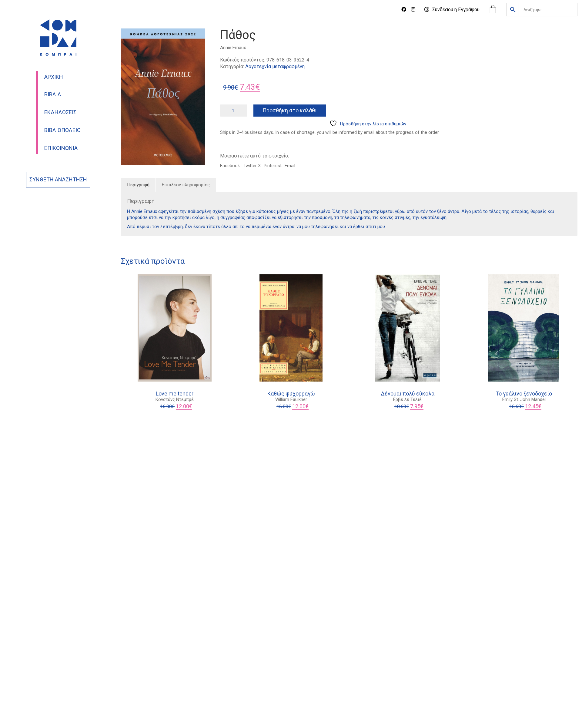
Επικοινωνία (61, 148)
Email (290, 165)
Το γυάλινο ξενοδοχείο (524, 394)
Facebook (230, 165)
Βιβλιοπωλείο (62, 130)
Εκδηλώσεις (60, 112)
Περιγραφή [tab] (138, 184)
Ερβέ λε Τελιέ (407, 399)
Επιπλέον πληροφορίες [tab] (186, 184)
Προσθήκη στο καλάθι (290, 110)
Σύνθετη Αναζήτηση (58, 180)
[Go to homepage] (58, 37)
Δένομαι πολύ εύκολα (407, 394)
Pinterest (273, 165)
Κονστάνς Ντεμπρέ (175, 399)
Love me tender (174, 394)
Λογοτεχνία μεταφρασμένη (275, 66)
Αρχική (53, 77)
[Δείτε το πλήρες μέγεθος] (129, 38)
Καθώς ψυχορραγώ (291, 394)
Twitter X (252, 165)
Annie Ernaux (233, 47)
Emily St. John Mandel (524, 399)
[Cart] (493, 9)
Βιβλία (52, 94)
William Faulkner (291, 399)
